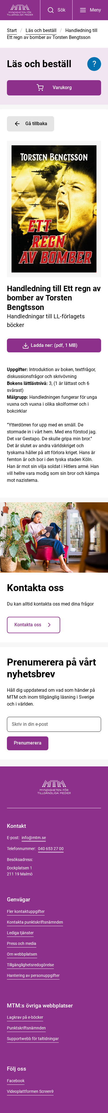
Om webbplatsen (22, 954)
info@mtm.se (34, 837)
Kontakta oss (27, 624)
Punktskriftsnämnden (26, 1028)
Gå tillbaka (36, 123)
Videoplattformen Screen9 (30, 1091)
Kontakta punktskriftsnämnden (35, 922)
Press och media (21, 943)
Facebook (15, 1080)
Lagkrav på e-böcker (25, 1017)
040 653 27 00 (51, 848)
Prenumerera (27, 743)
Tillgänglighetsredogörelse (30, 964)
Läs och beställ (41, 30)
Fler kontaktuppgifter (26, 911)
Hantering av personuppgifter (33, 975)
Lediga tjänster (20, 932)
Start (12, 30)
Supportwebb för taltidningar (33, 1038)
